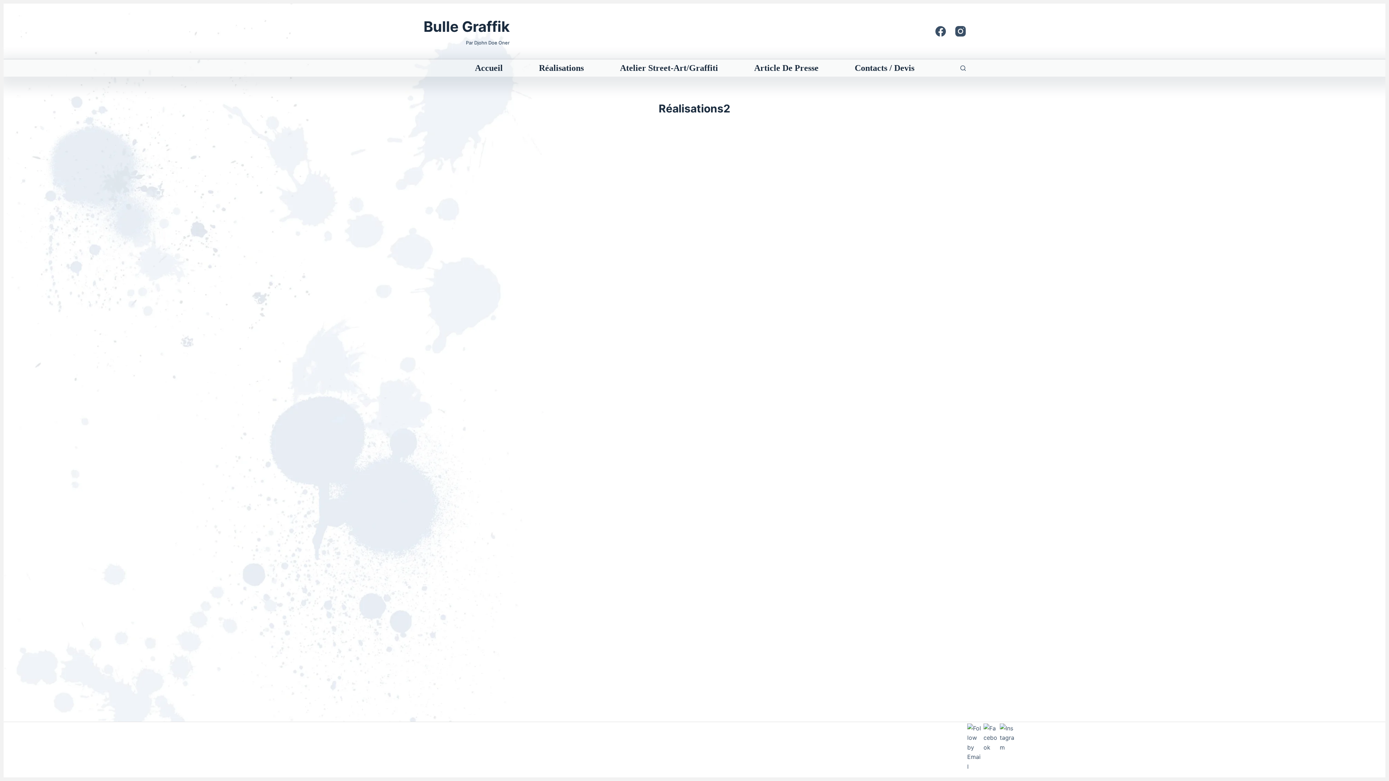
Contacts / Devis (884, 68)
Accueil (489, 68)
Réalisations (561, 68)
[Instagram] (960, 31)
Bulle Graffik (467, 26)
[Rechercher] (963, 68)
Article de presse (786, 68)
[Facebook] (940, 31)
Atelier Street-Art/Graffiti (669, 68)
